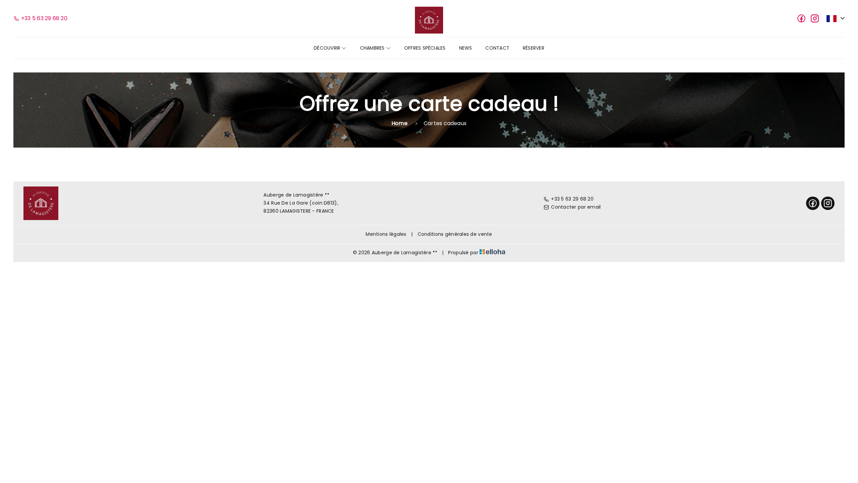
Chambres (373, 48)
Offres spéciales (425, 48)
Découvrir (328, 48)
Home (399, 123)
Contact (497, 48)
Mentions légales (386, 234)
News (465, 48)
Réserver (533, 48)
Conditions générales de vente (455, 234)
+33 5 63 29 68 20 (572, 199)
